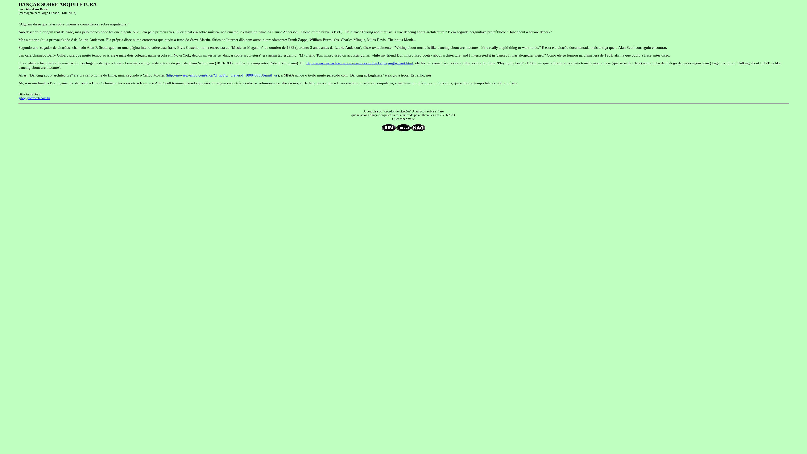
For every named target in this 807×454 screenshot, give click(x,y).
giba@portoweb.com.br (34, 98)
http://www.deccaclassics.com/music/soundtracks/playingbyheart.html (359, 63)
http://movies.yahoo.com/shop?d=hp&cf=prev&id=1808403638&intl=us (222, 75)
